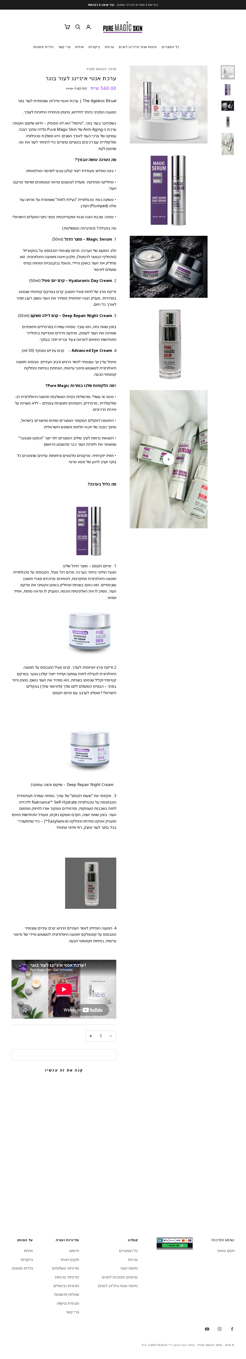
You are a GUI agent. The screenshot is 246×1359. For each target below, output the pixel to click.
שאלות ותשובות (66, 1294)
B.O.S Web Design (154, 1345)
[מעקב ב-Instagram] (219, 1329)
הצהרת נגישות (68, 1303)
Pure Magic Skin (101, 69)
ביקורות (94, 47)
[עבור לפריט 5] (227, 144)
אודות (79, 47)
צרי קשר (64, 47)
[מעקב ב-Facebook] (232, 1329)
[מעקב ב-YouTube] (207, 1329)
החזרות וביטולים (66, 1285)
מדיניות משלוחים (65, 1268)
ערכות (109, 47)
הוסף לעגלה (64, 1054)
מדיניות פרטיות (67, 1277)
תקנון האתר (69, 1259)
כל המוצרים (170, 47)
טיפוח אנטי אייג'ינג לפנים (138, 47)
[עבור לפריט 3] (227, 105)
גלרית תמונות (43, 47)
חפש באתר (225, 1250)
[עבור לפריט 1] (227, 72)
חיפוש (74, 1250)
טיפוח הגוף (129, 1268)
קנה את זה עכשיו (64, 1070)
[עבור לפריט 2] (227, 89)
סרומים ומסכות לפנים (120, 1277)
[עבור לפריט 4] (227, 122)
